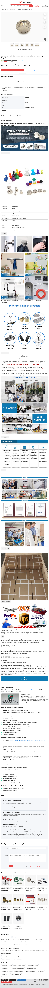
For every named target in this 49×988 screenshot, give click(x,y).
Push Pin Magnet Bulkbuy (16, 974)
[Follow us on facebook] (39, 979)
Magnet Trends (5, 974)
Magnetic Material (21, 9)
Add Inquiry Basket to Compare (25, 49)
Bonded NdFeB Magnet (6, 959)
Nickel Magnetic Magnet (31, 968)
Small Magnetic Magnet (30, 971)
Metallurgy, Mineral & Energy (10, 9)
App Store (4, 979)
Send (11, 866)
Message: (6, 855)
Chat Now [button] (37, 70)
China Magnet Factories (7, 965)
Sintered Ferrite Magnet (15, 956)
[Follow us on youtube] (45, 979)
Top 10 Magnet (41, 971)
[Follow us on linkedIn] (35, 981)
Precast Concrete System (18, 939)
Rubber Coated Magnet (7, 742)
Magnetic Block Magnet (7, 971)
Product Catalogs (19, 936)
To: (7, 851)
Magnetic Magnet (5, 968)
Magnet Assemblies (5, 939)
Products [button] (13, 5)
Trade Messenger (21, 979)
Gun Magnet (27, 740)
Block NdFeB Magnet (18, 959)
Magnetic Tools (34, 742)
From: (7, 848)
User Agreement (31, 984)
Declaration (38, 984)
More (2, 976)
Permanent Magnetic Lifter (18, 941)
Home (2, 9)
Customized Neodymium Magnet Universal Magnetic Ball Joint (18, 907)
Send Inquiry (13, 70)
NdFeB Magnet (29, 9)
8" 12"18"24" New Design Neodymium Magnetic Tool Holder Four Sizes (30, 907)
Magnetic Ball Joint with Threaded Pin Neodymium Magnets (6, 907)
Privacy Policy (44, 984)
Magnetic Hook (42, 740)
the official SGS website (31, 689)
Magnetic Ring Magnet (18, 971)
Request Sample (22, 73)
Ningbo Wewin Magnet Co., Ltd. (10, 60)
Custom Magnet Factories (32, 965)
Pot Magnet (22, 742)
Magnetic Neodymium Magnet (18, 968)
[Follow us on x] (41, 979)
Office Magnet (28, 742)
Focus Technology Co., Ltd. (15, 984)
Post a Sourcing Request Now (36, 866)
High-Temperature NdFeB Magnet (37, 956)
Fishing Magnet (21, 740)
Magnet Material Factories (19, 965)
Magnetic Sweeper (34, 740)
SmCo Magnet (25, 956)
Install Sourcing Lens (7, 981)
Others (25, 944)
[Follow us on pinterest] (47, 979)
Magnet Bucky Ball (16, 944)
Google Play (12, 979)
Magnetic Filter (16, 742)
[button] (2, 2)
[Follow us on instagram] (43, 979)
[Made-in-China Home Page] (24, 2)
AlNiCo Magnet (5, 956)
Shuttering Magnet (14, 740)
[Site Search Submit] (31, 5)
